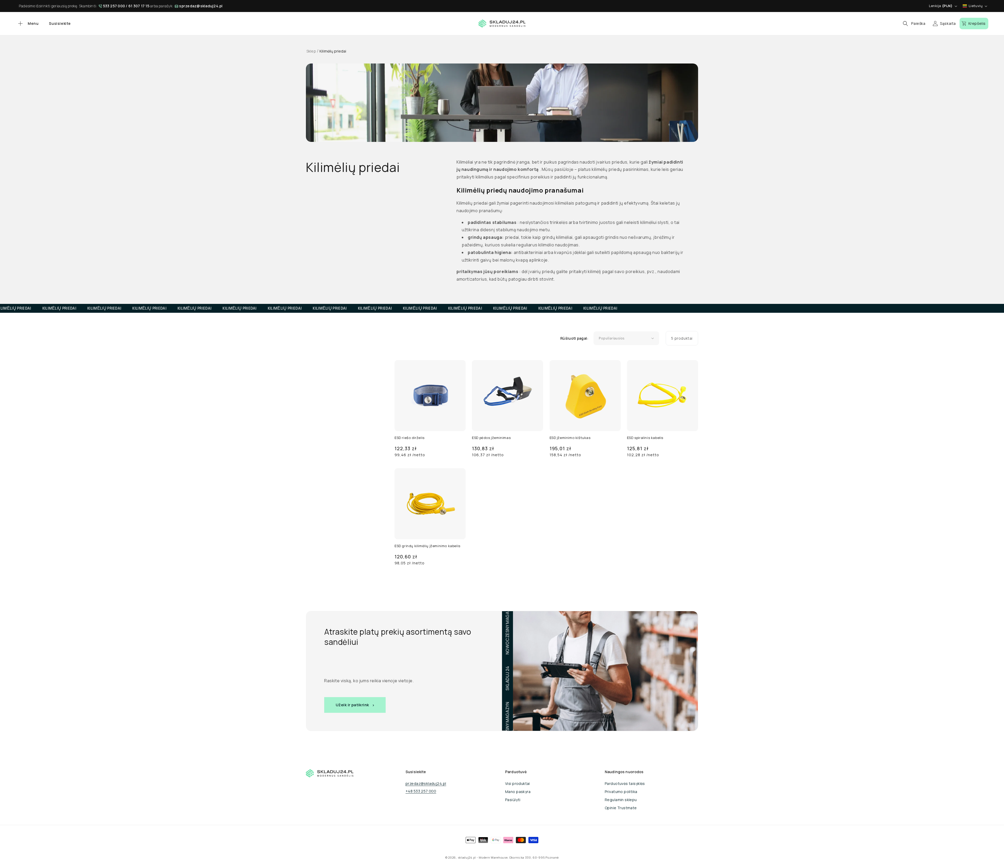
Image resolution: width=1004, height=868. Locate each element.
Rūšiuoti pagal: (574, 338)
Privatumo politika (621, 791)
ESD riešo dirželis (410, 438)
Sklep (311, 51)
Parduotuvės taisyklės (625, 783)
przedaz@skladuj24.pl (426, 783)
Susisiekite (60, 23)
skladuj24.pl (467, 857)
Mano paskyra (517, 791)
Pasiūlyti (513, 799)
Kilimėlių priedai (333, 51)
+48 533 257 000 (421, 790)
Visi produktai (517, 783)
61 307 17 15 (138, 5)
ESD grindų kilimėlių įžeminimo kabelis (427, 546)
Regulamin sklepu (621, 799)
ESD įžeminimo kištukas (570, 438)
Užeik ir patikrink (352, 705)
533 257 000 (114, 5)
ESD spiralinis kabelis (645, 438)
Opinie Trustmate (621, 807)
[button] (27, 23)
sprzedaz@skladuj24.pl (201, 5)
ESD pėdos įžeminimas (491, 438)
